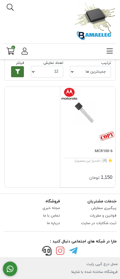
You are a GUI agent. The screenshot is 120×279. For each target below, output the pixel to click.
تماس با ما (51, 215)
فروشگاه (52, 201)
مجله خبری (51, 208)
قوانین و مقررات (103, 215)
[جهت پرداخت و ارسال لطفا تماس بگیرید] (10, 269)
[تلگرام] (73, 252)
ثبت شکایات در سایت (99, 223)
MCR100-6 (103, 151)
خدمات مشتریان (102, 201)
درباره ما (53, 223)
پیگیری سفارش (104, 208)
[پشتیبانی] (47, 252)
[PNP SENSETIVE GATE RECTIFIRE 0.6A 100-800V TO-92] (87, 114)
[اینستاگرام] (60, 252)
